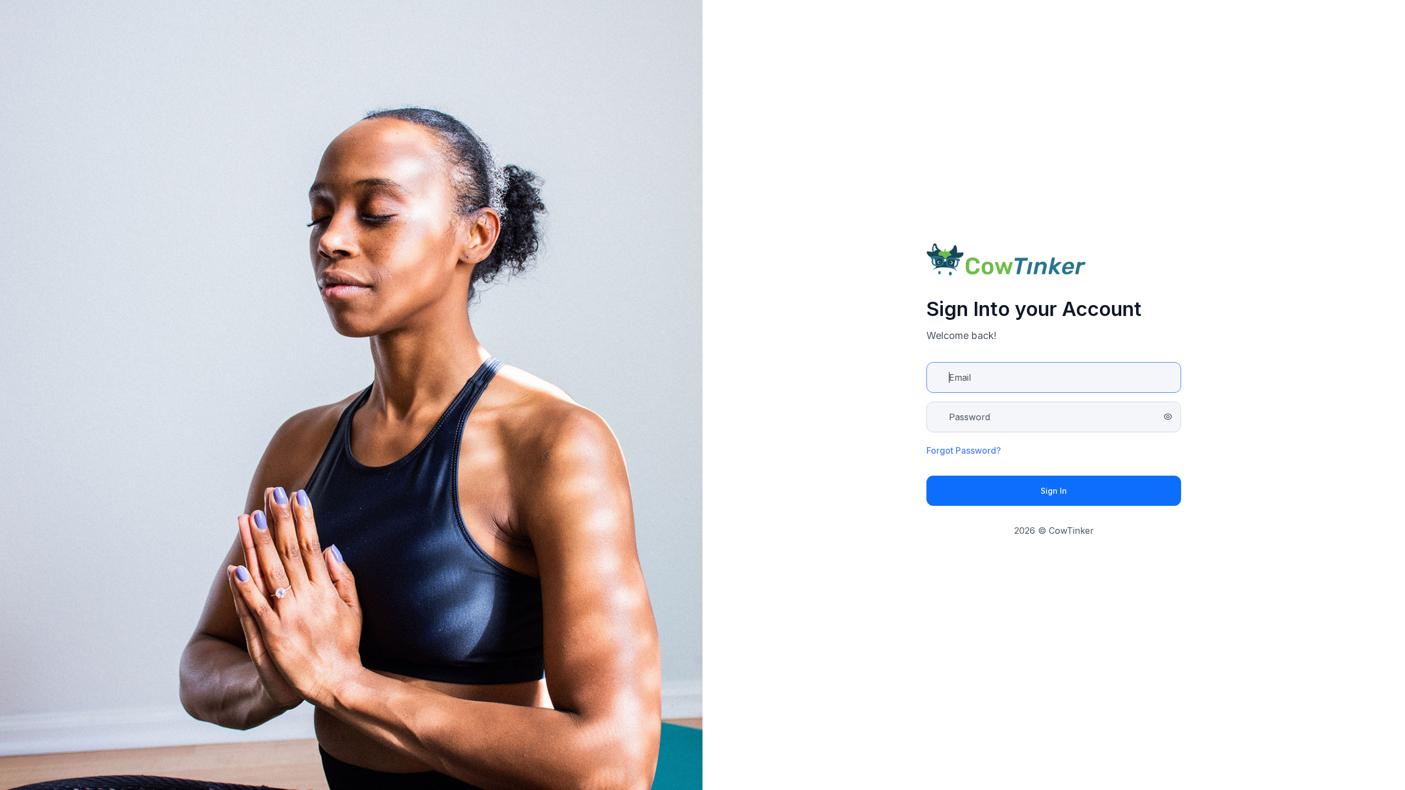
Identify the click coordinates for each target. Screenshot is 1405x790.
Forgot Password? (963, 450)
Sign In (1054, 490)
